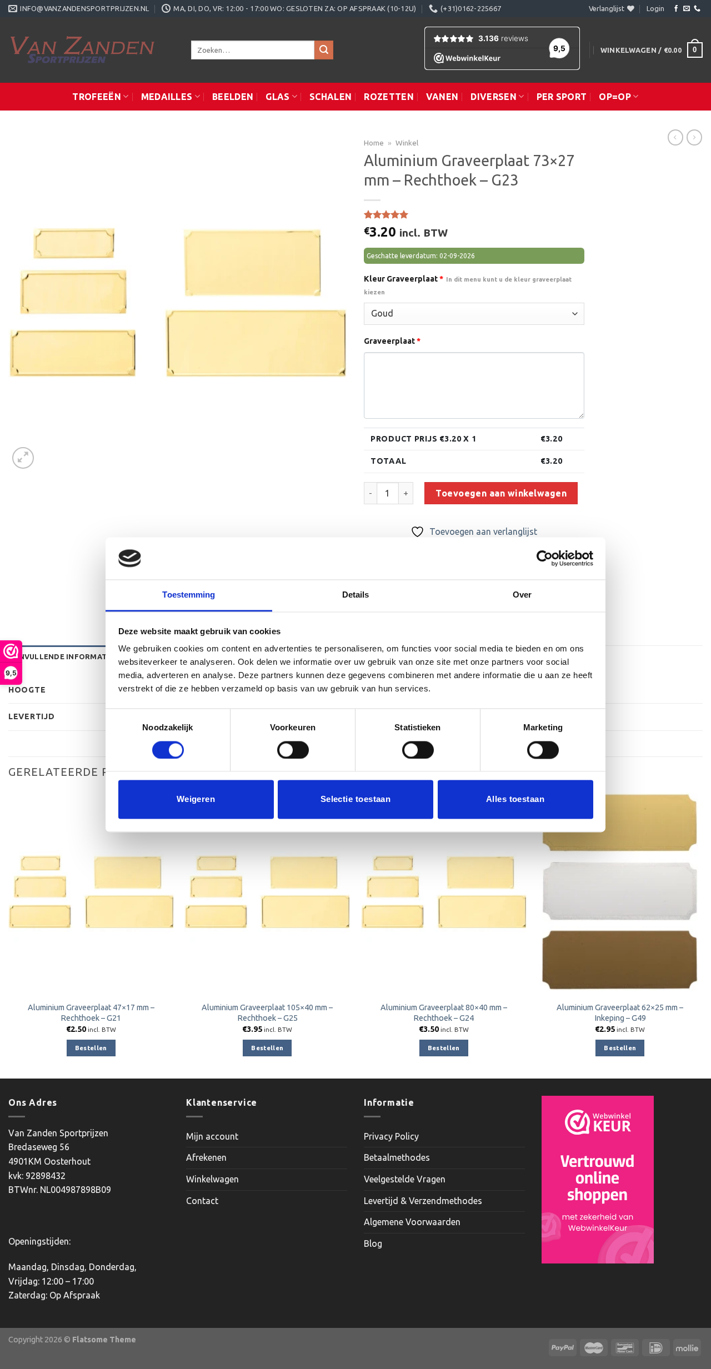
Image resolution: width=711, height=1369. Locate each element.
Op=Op (615, 97)
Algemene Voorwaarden (412, 1222)
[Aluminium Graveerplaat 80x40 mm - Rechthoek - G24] (444, 892)
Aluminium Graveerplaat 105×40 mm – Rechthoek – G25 (267, 1012)
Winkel (406, 142)
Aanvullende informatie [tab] (61, 656)
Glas (277, 97)
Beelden (232, 97)
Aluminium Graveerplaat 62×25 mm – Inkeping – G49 (620, 1012)
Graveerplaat (392, 341)
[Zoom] (23, 458)
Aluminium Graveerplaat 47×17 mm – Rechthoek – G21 (91, 1012)
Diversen (493, 97)
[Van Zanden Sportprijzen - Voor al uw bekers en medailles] (91, 50)
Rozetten (389, 97)
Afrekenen (206, 1157)
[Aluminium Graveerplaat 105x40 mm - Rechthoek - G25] (267, 892)
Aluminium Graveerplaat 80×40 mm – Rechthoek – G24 (443, 1012)
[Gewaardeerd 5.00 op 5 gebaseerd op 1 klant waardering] (474, 214)
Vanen (442, 97)
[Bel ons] (697, 9)
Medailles (167, 97)
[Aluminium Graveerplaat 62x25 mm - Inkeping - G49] (620, 892)
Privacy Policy (391, 1136)
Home (374, 142)
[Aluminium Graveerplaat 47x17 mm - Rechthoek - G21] (91, 892)
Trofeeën (96, 97)
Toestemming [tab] (188, 595)
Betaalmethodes (397, 1157)
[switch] (293, 750)
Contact (202, 1201)
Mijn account (212, 1136)
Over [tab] (522, 595)
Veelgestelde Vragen (404, 1179)
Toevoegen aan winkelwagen (501, 493)
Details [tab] (355, 595)
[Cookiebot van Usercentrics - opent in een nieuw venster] (544, 558)
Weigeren (196, 799)
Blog (373, 1243)
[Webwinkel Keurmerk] (598, 1179)
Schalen (330, 97)
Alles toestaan (515, 799)
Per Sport (562, 97)
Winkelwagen (212, 1179)
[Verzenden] (323, 50)
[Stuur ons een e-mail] (686, 9)
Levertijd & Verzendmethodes (423, 1201)
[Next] (702, 934)
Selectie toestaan (356, 799)
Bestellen (91, 1047)
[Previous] (9, 934)
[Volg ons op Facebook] (676, 9)
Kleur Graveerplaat (468, 284)
